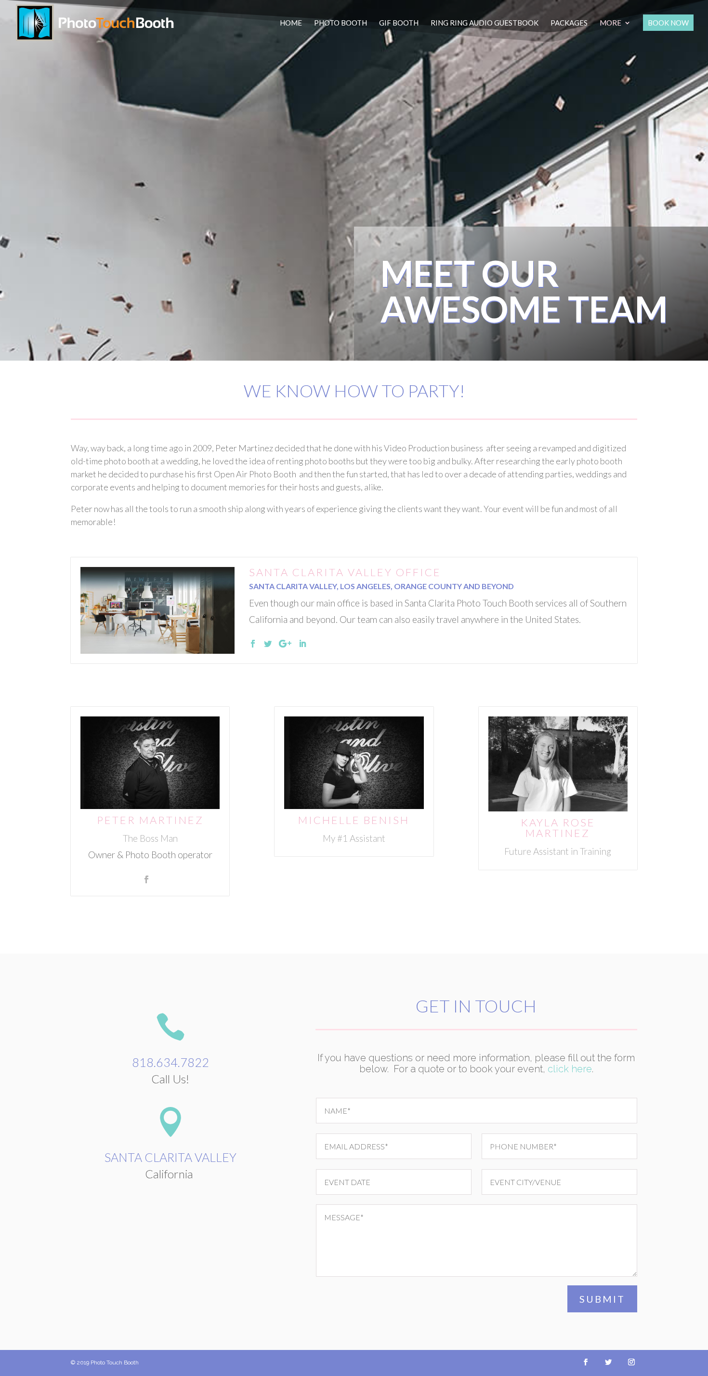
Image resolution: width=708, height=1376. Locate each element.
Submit (602, 1299)
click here (570, 1069)
